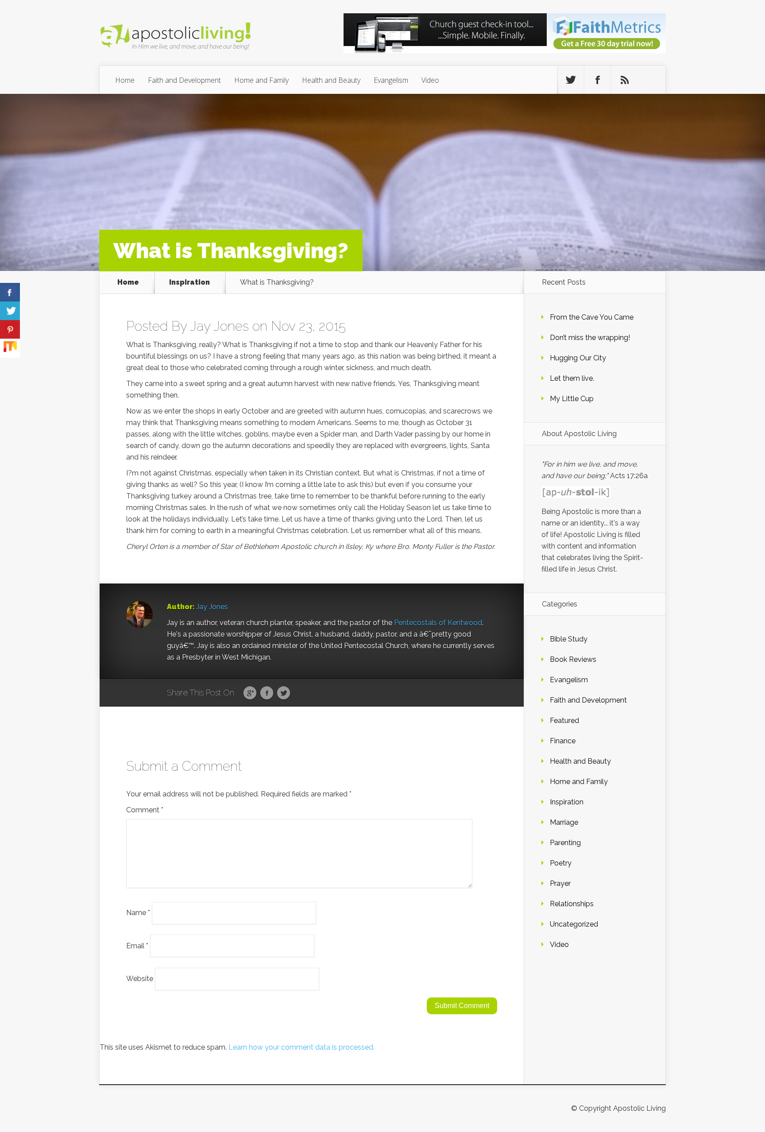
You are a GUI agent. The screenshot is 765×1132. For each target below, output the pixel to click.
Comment (144, 810)
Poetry (561, 863)
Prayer (560, 883)
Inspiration (189, 282)
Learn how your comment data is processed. (301, 1047)
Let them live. (572, 378)
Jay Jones (219, 326)
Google (250, 693)
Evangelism (391, 80)
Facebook (267, 693)
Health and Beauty (331, 80)
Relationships (572, 904)
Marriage (564, 822)
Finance (563, 741)
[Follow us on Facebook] (597, 80)
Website (139, 978)
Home (125, 80)
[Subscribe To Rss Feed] (624, 80)
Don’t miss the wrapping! (590, 337)
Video (430, 80)
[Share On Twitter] (10, 311)
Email (137, 945)
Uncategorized (574, 924)
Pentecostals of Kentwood (438, 622)
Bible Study (568, 639)
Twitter (283, 693)
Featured (564, 720)
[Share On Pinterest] (10, 329)
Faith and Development (184, 80)
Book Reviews (573, 659)
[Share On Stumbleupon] (10, 348)
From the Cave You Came (592, 317)
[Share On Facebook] (10, 292)
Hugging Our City (578, 358)
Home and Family (261, 80)
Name (138, 912)
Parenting (565, 842)
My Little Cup (572, 398)
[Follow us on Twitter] (570, 80)
